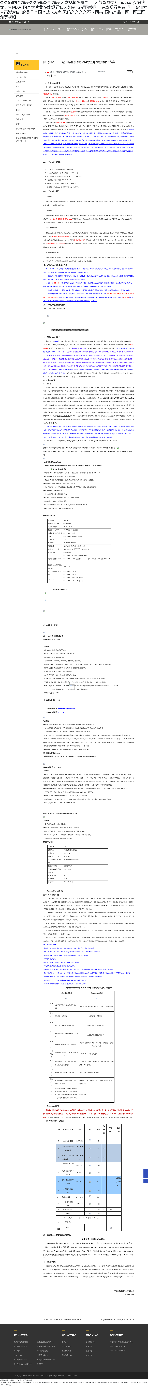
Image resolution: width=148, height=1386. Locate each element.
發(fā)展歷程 (66, 1346)
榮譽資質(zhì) (67, 1355)
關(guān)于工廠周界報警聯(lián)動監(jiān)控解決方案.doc (67, 72)
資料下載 (89, 1355)
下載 (129, 72)
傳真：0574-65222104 (118, 1351)
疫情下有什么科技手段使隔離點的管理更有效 (65, 1319)
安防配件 (40, 1364)
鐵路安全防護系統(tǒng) (45, 1342)
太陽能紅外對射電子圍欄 (46, 1346)
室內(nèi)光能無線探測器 (46, 1360)
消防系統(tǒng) (42, 1355)
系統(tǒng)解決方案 (21, 1342)
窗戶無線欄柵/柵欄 (20, 1360)
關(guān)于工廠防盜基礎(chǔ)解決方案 (114, 1319)
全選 (48, 76)
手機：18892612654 (117, 1346)
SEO (47, 1375)
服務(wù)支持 (92, 1335)
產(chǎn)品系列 (21, 1335)
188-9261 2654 (130, 21)
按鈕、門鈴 (18, 1355)
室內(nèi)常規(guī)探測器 (23, 1364)
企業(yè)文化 (66, 1351)
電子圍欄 (17, 1351)
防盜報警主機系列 (20, 1346)
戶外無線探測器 (42, 1351)
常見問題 (89, 1346)
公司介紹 (65, 1342)
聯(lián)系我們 (116, 1335)
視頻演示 (89, 1351)
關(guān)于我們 (69, 1335)
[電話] (145, 1171)
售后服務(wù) (91, 1342)
